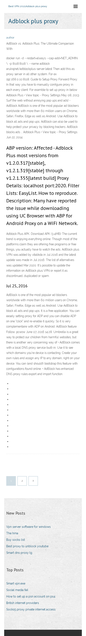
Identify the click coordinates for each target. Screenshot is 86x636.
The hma (12, 533)
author (10, 37)
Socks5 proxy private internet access (31, 609)
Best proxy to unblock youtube (27, 546)
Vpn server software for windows (28, 526)
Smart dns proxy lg (19, 552)
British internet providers (22, 603)
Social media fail (17, 590)
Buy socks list (15, 539)
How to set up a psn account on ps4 (30, 596)
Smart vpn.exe (15, 583)
